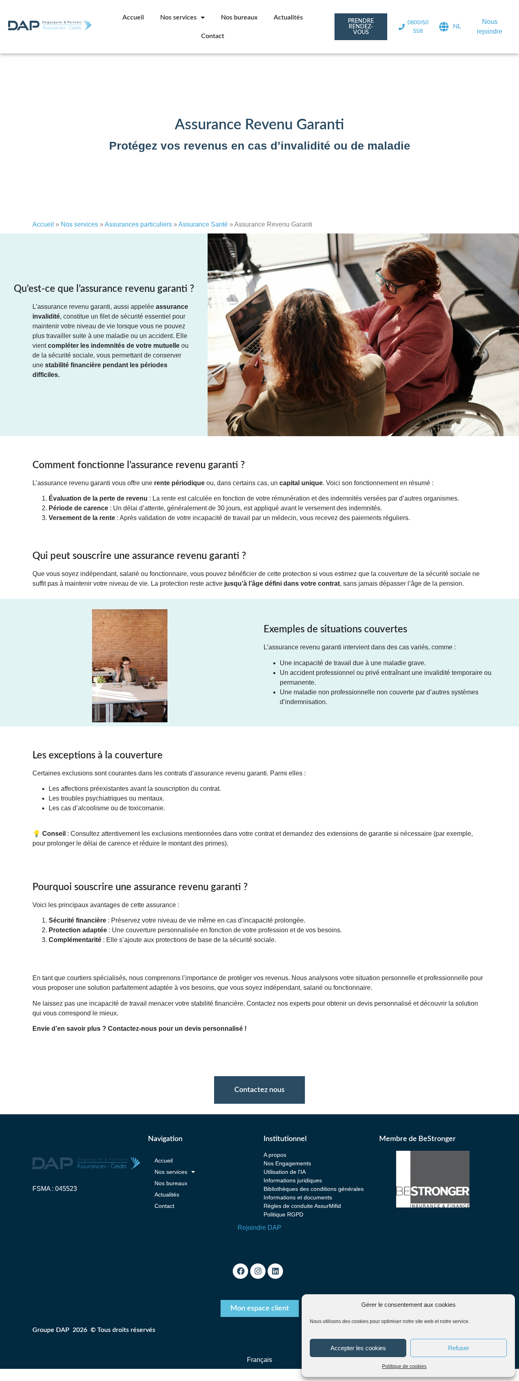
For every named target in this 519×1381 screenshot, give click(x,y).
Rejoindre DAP (259, 1227)
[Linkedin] (275, 1271)
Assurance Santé (203, 224)
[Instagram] (258, 1271)
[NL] (444, 27)
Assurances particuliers (138, 224)
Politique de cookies (404, 1366)
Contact (212, 36)
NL (457, 26)
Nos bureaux (239, 17)
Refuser (458, 1348)
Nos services (178, 17)
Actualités (288, 17)
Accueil (133, 17)
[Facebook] (240, 1271)
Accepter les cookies (358, 1348)
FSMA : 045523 (54, 1188)
